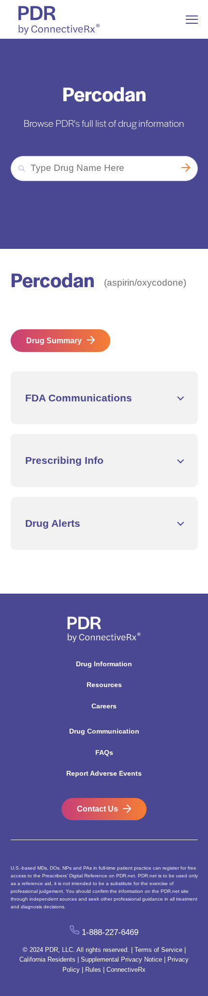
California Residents (47, 959)
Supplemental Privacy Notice (121, 959)
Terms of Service (158, 949)
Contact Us (97, 809)
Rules (93, 969)
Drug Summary (54, 341)
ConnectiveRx (126, 969)
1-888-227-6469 (110, 931)
